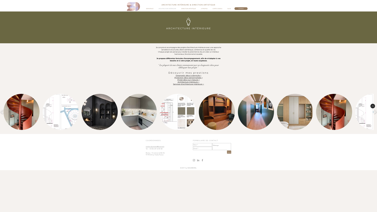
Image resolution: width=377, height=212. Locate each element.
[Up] (372, 106)
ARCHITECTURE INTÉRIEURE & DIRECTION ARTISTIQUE (188, 5)
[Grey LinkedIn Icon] (198, 160)
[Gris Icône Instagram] (193, 160)
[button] (21, 112)
